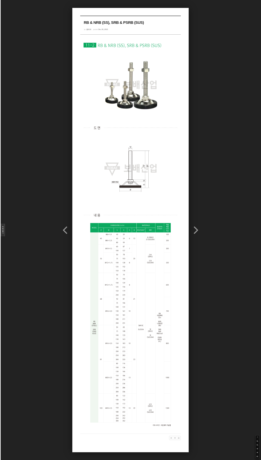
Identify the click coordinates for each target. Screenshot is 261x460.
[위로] (257, 449)
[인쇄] (257, 456)
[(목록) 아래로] (257, 452)
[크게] (257, 441)
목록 (3, 230)
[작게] (257, 445)
